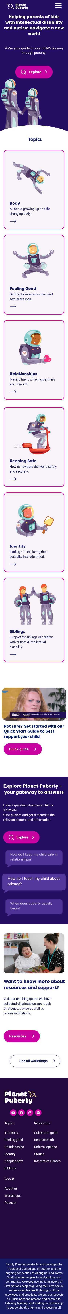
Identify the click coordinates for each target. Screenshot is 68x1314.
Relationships (14, 1147)
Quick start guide (46, 1132)
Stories (39, 1154)
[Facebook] (21, 1112)
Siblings (10, 1168)
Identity (10, 1154)
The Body (11, 1132)
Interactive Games (47, 1161)
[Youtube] (13, 1112)
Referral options (45, 1147)
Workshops (13, 1195)
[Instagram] (30, 1112)
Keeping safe (14, 1161)
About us (11, 1188)
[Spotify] (38, 1112)
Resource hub (44, 1140)
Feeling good (14, 1140)
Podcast (10, 1202)
